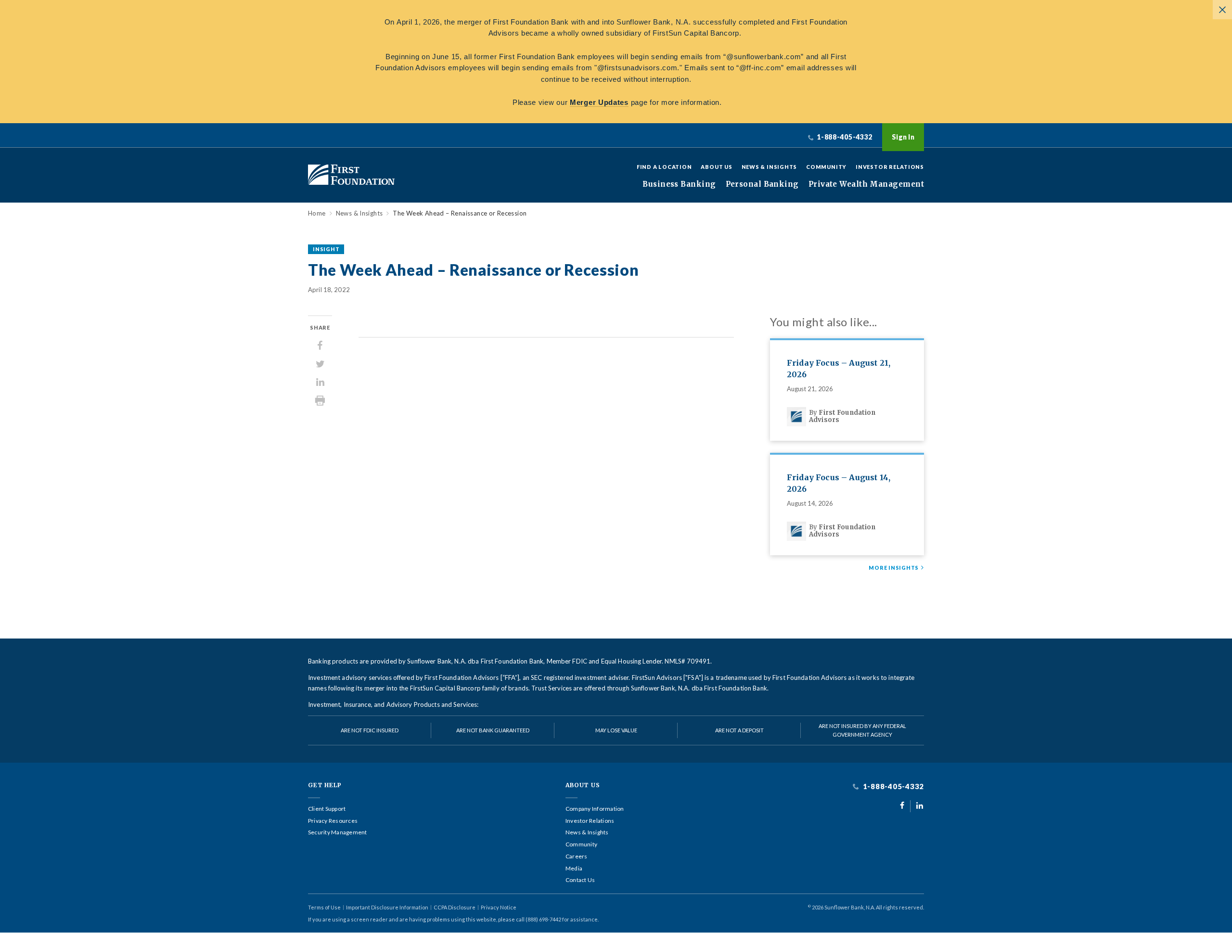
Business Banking (679, 184)
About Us (716, 167)
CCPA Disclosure (454, 907)
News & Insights (769, 167)
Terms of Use (324, 907)
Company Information (594, 808)
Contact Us (580, 880)
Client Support (327, 808)
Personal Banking (762, 184)
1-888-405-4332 (892, 786)
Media (573, 868)
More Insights (894, 568)
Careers (576, 856)
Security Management (337, 832)
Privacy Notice (498, 907)
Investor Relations (890, 167)
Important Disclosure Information (387, 907)
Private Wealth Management (866, 184)
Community (826, 167)
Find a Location (664, 167)
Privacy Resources (333, 821)
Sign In (903, 137)
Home (317, 213)
